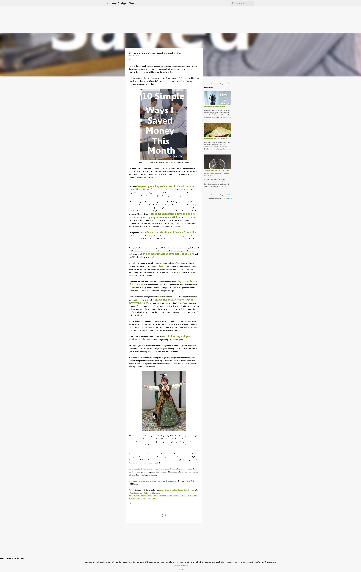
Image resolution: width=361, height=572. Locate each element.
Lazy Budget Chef (122, 3)
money (195, 495)
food (150, 495)
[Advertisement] (56, 13)
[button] (130, 59)
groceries (163, 495)
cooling (143, 495)
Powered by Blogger (182, 565)
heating (176, 495)
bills (130, 495)
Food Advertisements (214, 84)
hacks (170, 495)
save (138, 498)
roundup (132, 498)
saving (144, 498)
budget (136, 495)
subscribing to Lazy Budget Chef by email (144, 493)
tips (149, 498)
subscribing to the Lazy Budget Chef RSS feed (177, 490)
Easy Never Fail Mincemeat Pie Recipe (215, 138)
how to (183, 495)
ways (154, 498)
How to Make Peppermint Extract (214, 106)
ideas (189, 495)
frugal (156, 495)
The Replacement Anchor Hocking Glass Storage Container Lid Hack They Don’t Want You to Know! (216, 173)
